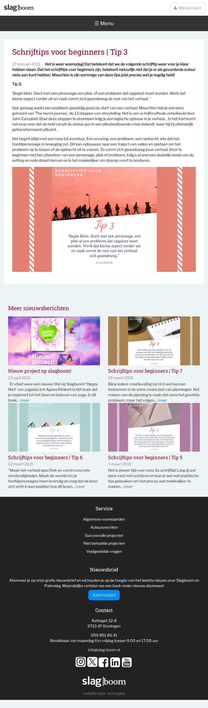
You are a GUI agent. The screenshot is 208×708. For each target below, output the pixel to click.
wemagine (116, 693)
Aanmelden (104, 595)
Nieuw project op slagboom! (39, 371)
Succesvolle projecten (104, 535)
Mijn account (190, 7)
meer (24, 400)
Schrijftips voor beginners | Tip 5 (145, 458)
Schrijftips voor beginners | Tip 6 (45, 458)
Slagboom (19, 7)
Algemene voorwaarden (104, 519)
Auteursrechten (104, 527)
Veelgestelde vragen (104, 551)
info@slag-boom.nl (104, 649)
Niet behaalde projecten (104, 543)
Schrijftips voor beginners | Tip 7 (145, 371)
